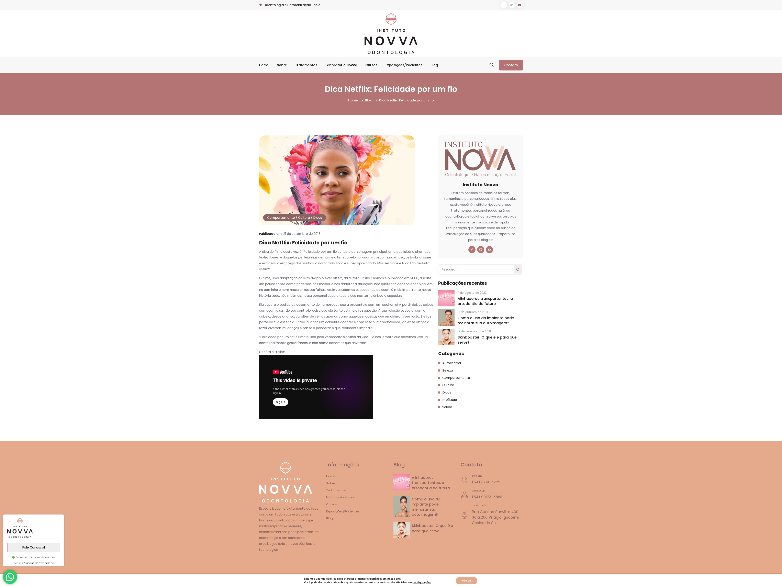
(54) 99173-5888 (487, 496)
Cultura (304, 217)
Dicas (317, 217)
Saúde (447, 407)
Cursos (371, 65)
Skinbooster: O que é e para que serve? (487, 340)
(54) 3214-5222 (486, 482)
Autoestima (451, 363)
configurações (422, 582)
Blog (434, 65)
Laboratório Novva (341, 65)
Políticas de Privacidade (39, 563)
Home (264, 65)
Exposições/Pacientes (404, 65)
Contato (511, 65)
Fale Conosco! (33, 547)
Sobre (282, 65)
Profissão (449, 399)
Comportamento (281, 217)
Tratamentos (306, 65)
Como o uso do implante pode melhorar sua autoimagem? (486, 320)
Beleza (447, 370)
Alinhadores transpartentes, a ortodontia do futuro (485, 301)
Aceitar (466, 581)
